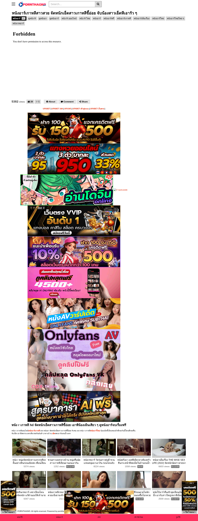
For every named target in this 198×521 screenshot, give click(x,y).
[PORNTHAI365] (32, 4)
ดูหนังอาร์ (54, 18)
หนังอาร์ (19, 18)
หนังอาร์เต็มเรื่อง (141, 18)
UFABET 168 (57, 109)
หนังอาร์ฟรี (109, 18)
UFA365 (67, 109)
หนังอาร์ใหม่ (158, 18)
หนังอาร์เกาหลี (124, 18)
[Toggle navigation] (15, 3)
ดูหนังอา (43, 18)
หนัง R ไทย (85, 18)
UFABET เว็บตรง (97, 109)
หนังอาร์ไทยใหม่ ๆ (175, 18)
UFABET (46, 109)
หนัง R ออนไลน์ (69, 18)
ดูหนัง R (32, 18)
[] (98, 4)
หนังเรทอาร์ (18, 23)
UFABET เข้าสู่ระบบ (81, 109)
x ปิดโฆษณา (8, 512)
